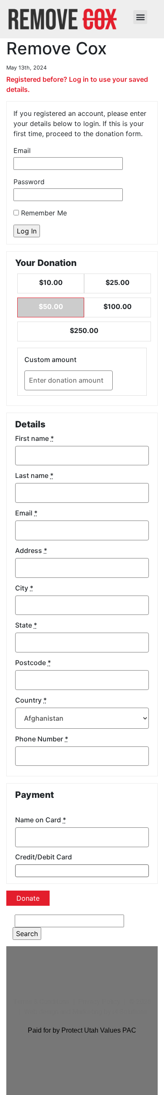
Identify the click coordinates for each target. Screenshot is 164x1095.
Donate (28, 898)
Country (31, 700)
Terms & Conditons (41, 1002)
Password (29, 181)
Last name (34, 475)
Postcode (33, 662)
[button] (140, 17)
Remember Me (43, 213)
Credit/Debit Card (43, 856)
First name (34, 438)
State (26, 625)
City (24, 588)
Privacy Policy (99, 1002)
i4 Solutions (130, 1012)
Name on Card (40, 819)
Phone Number (41, 738)
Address (31, 550)
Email (22, 150)
